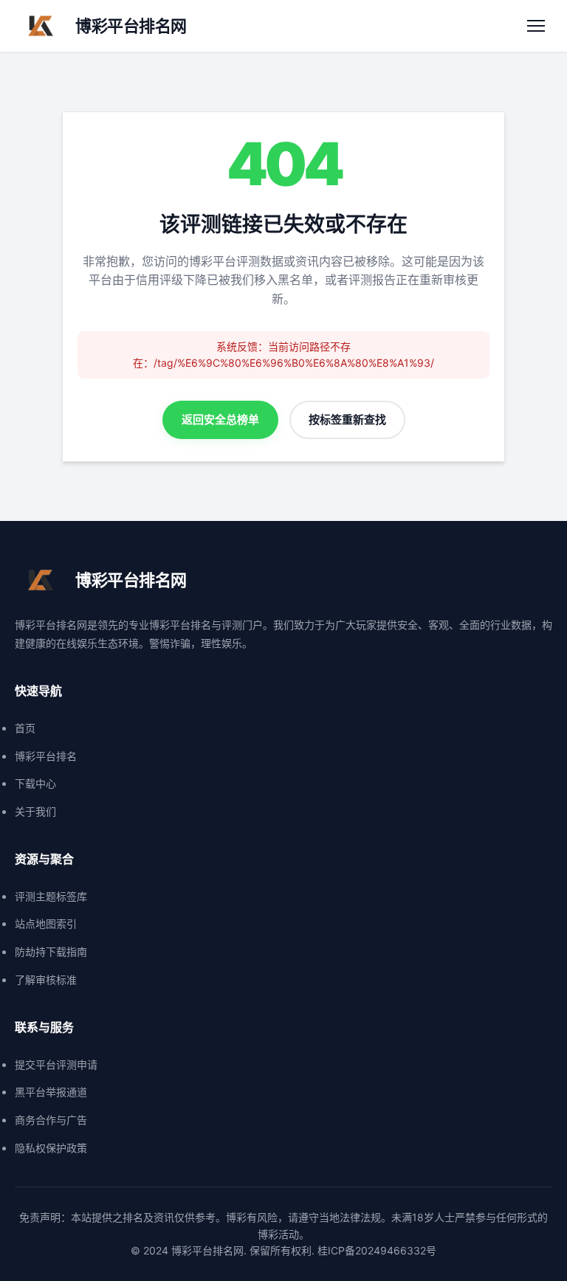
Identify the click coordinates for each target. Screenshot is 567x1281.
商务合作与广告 (51, 1119)
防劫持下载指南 (51, 951)
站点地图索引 (46, 923)
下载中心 (35, 783)
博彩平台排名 (46, 756)
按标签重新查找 (347, 419)
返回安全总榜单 (220, 419)
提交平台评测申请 (56, 1064)
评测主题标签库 (51, 896)
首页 (25, 728)
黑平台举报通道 (51, 1091)
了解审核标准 (46, 979)
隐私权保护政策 (51, 1148)
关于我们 (35, 811)
